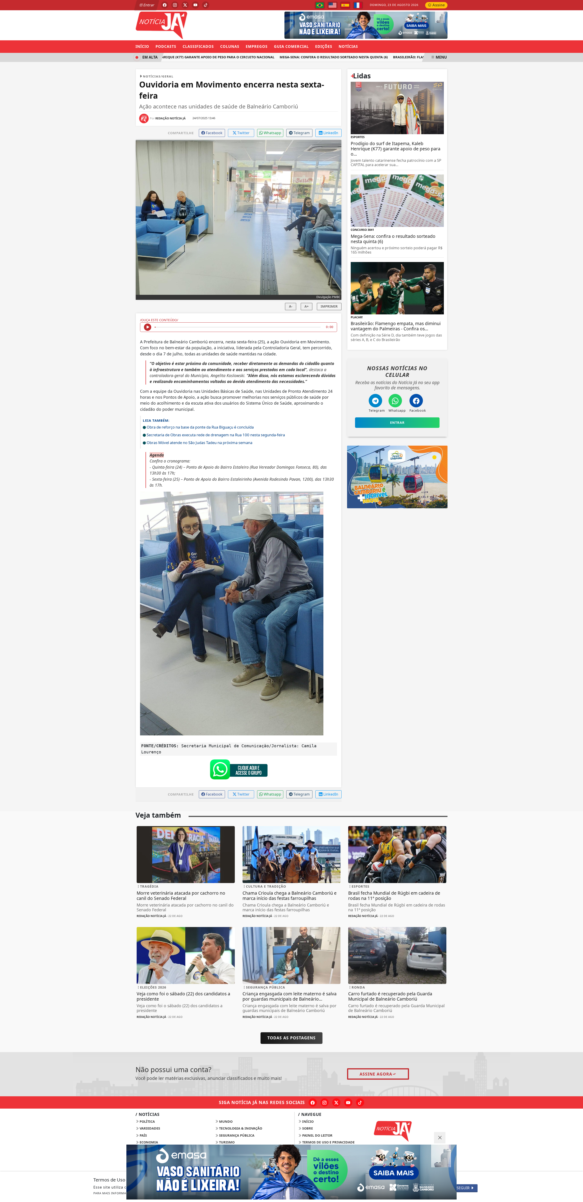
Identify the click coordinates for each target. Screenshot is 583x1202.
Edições (323, 46)
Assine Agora (376, 1074)
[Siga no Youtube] (195, 5)
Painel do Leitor (316, 1135)
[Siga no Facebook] (164, 5)
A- (290, 306)
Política (147, 1121)
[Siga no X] (185, 5)
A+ (306, 306)
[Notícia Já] (186, 24)
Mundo (225, 1121)
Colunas (229, 46)
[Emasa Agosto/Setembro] (291, 1172)
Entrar (148, 5)
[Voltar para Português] (320, 5)
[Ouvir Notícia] (147, 327)
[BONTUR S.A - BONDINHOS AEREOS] (397, 476)
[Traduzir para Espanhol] (345, 5)
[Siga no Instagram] (175, 5)
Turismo (226, 1142)
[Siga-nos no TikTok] (360, 1102)
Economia (148, 1142)
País (143, 1135)
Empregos (257, 46)
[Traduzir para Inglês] (332, 5)
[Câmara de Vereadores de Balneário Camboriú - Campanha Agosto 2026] (359, 24)
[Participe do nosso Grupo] (239, 770)
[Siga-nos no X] (336, 1102)
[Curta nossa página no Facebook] (313, 1102)
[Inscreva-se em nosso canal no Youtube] (348, 1102)
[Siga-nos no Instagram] (324, 1102)
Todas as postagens (291, 1037)
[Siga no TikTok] (205, 5)
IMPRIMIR (329, 306)
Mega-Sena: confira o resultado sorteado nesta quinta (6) (312, 57)
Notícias (348, 46)
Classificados (198, 46)
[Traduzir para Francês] (358, 5)
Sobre (307, 1128)
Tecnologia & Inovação (240, 1128)
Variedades (149, 1128)
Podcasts (166, 46)
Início (142, 46)
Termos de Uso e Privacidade (328, 1142)
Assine (438, 5)
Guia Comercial (291, 46)
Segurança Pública (236, 1135)
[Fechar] (439, 1137)
